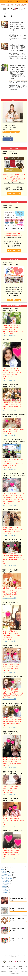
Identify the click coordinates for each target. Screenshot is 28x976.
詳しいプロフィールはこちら (12, 132)
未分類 (3, 869)
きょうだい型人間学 (7, 878)
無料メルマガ (13, 955)
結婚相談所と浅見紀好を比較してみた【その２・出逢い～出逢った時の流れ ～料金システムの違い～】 (17, 26)
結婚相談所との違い (6, 875)
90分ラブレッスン (6, 872)
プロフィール (6, 955)
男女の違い (5, 887)
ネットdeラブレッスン (7, 877)
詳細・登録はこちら (14, 193)
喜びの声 (3, 871)
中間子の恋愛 (6, 883)
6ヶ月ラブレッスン (7, 874)
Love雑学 (4, 886)
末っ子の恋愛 (6, 881)
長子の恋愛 (5, 884)
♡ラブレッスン (6, 889)
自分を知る (5, 890)
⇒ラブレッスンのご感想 (9, 335)
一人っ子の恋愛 (7, 880)
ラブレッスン (20, 955)
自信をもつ (5, 892)
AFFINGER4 (16, 973)
